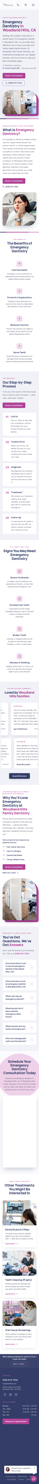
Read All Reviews (19, 776)
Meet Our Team (9, 873)
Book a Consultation (14, 76)
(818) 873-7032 (15, 83)
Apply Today (19, 1364)
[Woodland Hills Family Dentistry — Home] (8, 5)
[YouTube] (16, 1394)
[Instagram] (10, 1394)
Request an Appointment (16, 1421)
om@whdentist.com (9, 1384)
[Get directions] (25, 5)
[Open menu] (33, 5)
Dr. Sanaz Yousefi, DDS (11, 68)
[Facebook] (5, 1394)
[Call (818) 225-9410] (18, 5)
